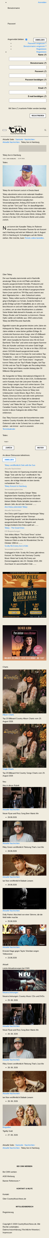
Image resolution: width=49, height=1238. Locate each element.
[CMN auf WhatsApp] (33, 148)
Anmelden (9, 460)
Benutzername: (37, 63)
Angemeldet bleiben (16, 39)
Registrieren (41, 49)
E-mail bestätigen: (36, 96)
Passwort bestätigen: (34, 80)
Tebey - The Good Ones (14, 528)
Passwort (11, 24)
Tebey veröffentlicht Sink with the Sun (20, 465)
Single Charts (8, 769)
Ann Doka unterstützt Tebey (16, 507)
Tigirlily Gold (8, 1131)
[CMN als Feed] (43, 148)
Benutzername (14, 8)
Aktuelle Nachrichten (11, 809)
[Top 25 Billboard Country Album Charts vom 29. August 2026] (24, 691)
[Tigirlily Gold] (24, 1115)
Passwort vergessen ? (37, 43)
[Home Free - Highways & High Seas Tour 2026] (24, 595)
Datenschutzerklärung (12, 1230)
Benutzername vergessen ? (35, 46)
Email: (41, 88)
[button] (11, 1181)
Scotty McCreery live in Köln (16, 546)
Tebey (6, 441)
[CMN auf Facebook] (22, 148)
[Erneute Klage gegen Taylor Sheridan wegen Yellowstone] (24, 935)
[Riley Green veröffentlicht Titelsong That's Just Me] (24, 831)
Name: (41, 55)
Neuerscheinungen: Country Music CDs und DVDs (23, 996)
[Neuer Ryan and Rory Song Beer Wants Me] (24, 797)
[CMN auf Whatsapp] (34, 1154)
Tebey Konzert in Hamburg (16, 486)
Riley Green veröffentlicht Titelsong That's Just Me (23, 847)
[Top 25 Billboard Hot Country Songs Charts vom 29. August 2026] (24, 746)
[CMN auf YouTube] (38, 148)
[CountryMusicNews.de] (18, 130)
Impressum (7, 1232)
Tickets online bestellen (34, 238)
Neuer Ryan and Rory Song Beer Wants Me (21, 813)
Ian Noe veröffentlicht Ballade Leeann (18, 881)
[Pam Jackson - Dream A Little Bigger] (24, 643)
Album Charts (8, 715)
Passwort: (39, 71)
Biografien (7, 1127)
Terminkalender (9, 429)
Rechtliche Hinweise (30, 1230)
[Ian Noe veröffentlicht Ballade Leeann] (24, 865)
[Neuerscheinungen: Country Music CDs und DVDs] (24, 980)
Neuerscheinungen (10, 992)
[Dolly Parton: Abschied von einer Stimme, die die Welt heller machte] (24, 898)
